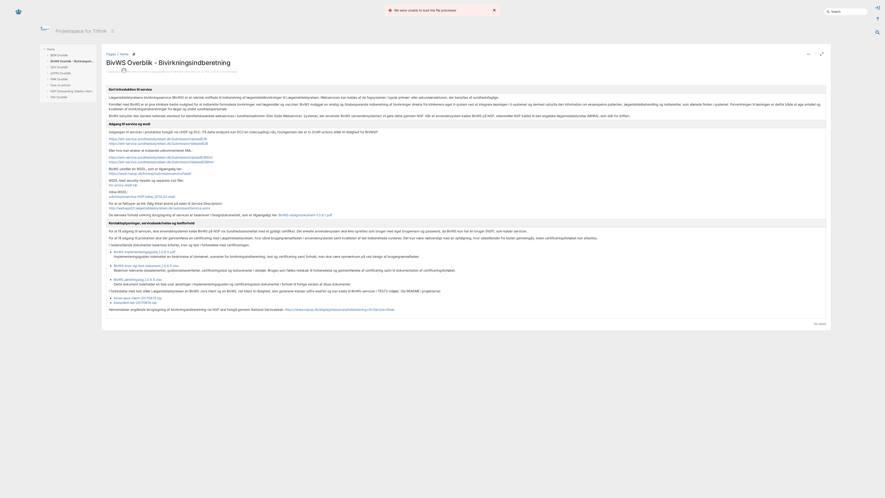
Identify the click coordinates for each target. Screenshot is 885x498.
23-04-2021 (208, 71)
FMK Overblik (59, 79)
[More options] (808, 54)
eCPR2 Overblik (60, 73)
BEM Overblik (59, 55)
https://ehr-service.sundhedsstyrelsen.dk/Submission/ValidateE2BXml (161, 162)
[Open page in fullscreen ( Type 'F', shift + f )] (822, 54)
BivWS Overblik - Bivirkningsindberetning (72, 61)
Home (51, 49)
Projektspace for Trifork (81, 31)
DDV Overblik (59, 67)
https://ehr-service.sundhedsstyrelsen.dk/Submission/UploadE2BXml (160, 157)
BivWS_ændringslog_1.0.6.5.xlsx (138, 280)
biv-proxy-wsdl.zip (123, 185)
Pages (111, 54)
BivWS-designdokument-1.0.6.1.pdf (305, 215)
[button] (808, 54)
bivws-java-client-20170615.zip (138, 298)
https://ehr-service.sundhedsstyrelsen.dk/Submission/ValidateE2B (158, 143)
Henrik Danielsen (138, 71)
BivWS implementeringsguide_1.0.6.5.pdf (144, 252)
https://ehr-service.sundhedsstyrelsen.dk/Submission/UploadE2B (158, 139)
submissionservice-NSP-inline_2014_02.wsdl (142, 197)
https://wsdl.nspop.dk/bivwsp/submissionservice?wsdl (150, 173)
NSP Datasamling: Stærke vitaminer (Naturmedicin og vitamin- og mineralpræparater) (72, 91)
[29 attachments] (134, 54)
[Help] (877, 18)
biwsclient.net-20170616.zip (135, 303)
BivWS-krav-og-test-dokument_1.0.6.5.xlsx (146, 266)
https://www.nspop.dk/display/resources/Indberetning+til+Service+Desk (339, 309)
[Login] (877, 7)
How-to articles (60, 85)
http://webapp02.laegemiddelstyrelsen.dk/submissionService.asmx (159, 208)
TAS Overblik (58, 97)
